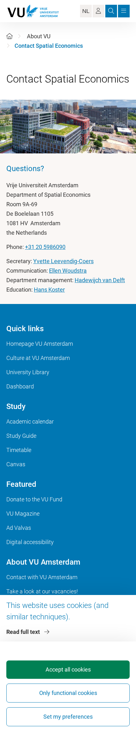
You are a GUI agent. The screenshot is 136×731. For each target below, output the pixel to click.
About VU (39, 36)
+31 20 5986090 (45, 247)
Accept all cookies (68, 669)
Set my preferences (68, 716)
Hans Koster (49, 289)
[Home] (9, 36)
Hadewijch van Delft (100, 280)
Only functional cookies (68, 693)
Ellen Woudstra (68, 270)
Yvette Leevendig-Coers (63, 261)
